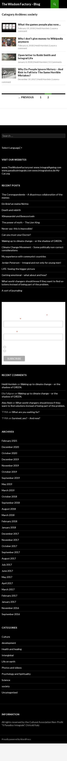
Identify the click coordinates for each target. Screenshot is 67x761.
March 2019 (8, 490)
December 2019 (10, 459)
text (8, 351)
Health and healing (12, 649)
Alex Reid (7, 402)
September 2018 (11, 502)
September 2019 (11, 477)
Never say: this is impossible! (17, 228)
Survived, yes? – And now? (26, 418)
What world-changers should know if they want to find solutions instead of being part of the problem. (33, 283)
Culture (6, 636)
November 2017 (10, 539)
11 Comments (55, 62)
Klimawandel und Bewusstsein (18, 216)
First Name (11, 331)
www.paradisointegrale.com (17, 170)
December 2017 (10, 533)
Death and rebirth (11, 210)
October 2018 (9, 496)
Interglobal (8, 655)
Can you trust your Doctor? (16, 234)
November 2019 (10, 465)
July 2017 (7, 564)
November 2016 (10, 607)
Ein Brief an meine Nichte (15, 203)
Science (6, 680)
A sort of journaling (12, 290)
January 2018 (9, 527)
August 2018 (9, 508)
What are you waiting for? (26, 412)
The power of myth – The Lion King (21, 222)
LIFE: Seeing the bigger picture (18, 268)
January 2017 (9, 601)
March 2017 (8, 589)
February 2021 (9, 440)
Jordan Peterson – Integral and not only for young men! (31, 262)
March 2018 (8, 515)
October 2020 (9, 453)
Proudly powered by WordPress (16, 739)
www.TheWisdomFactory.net (17, 167)
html (8, 347)
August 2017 (9, 558)
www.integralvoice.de (43, 170)
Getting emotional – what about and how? (24, 275)
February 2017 (9, 595)
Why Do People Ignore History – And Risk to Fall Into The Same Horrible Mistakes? (40, 72)
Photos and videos (12, 667)
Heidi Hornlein (43, 28)
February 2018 (9, 521)
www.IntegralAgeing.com (47, 167)
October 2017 (9, 546)
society (6, 686)
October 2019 (9, 471)
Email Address (12, 318)
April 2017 (7, 583)
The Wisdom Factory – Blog (21, 4)
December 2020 (10, 446)
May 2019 (7, 484)
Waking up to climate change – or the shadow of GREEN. (32, 241)
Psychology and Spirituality (16, 673)
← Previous (26, 97)
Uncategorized (10, 692)
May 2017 (7, 577)
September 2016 (11, 614)
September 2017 (11, 552)
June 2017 (7, 570)
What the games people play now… (39, 24)
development (9, 642)
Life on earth (8, 661)
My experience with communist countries (24, 256)
